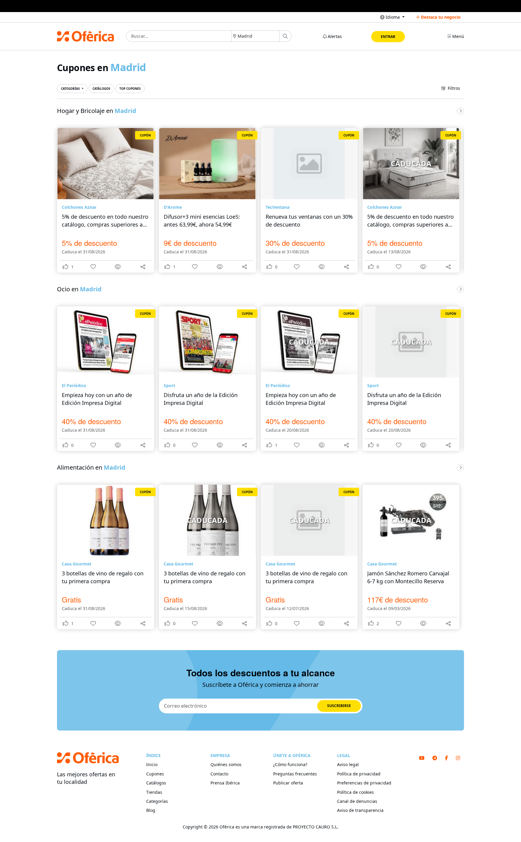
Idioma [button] (392, 17)
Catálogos (101, 88)
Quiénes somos (226, 764)
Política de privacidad (358, 774)
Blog (150, 810)
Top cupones (130, 88)
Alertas (334, 36)
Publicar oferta (288, 783)
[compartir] (143, 266)
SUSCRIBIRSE (339, 705)
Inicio (151, 764)
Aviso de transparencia (360, 810)
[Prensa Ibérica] (260, 6)
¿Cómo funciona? (290, 764)
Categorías (71, 88)
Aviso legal (348, 764)
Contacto (219, 774)
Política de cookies (355, 792)
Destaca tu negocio (440, 17)
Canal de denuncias (357, 801)
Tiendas (154, 792)
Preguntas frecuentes (295, 774)
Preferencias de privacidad (364, 783)
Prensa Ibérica (225, 783)
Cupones (155, 774)
